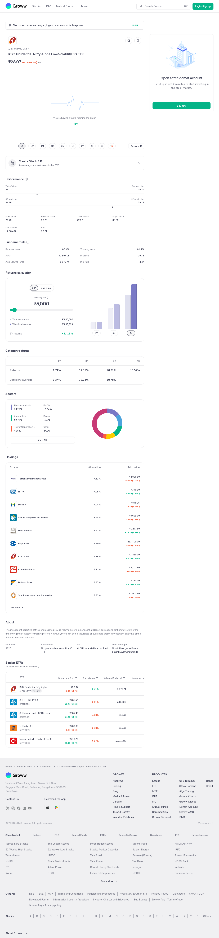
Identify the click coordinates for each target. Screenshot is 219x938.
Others (207, 916)
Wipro (9, 873)
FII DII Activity (183, 843)
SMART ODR (196, 893)
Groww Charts (187, 796)
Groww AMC (186, 812)
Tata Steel (96, 855)
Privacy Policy (159, 893)
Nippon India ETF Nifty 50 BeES (36, 739)
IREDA (51, 855)
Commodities (160, 812)
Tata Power (96, 861)
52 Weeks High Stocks (19, 849)
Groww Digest (187, 801)
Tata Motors (13, 855)
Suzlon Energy (140, 849)
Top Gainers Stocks (17, 843)
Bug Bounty (140, 899)
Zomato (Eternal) (142, 855)
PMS (182, 817)
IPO (154, 801)
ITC (8, 867)
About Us (118, 781)
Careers (117, 801)
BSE (40, 893)
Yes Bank (137, 861)
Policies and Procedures (101, 893)
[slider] (14, 310)
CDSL (51, 873)
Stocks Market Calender (104, 849)
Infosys (136, 867)
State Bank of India (59, 861)
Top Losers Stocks (58, 843)
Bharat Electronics (185, 855)
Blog (115, 791)
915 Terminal (187, 781)
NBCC (136, 873)
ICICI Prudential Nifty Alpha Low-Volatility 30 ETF (36, 687)
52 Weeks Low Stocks (61, 849)
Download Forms (39, 899)
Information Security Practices (71, 899)
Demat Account (188, 807)
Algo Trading (186, 791)
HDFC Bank (182, 861)
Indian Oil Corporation (102, 873)
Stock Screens (187, 786)
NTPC (21, 491)
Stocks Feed (139, 843)
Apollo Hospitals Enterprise (33, 517)
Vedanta (179, 867)
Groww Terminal (161, 817)
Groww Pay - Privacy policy (45, 905)
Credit (209, 786)
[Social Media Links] (8, 808)
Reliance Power (184, 873)
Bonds (209, 781)
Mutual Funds (160, 807)
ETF (154, 796)
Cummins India (26, 569)
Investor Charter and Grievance (111, 899)
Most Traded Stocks (101, 843)
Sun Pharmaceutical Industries (35, 595)
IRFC (177, 849)
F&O (154, 786)
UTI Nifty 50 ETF (28, 726)
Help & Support (121, 807)
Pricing (117, 786)
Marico (22, 504)
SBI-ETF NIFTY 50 (29, 700)
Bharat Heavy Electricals (104, 867)
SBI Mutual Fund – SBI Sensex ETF (36, 713)
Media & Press (121, 796)
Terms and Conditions (70, 893)
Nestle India (25, 530)
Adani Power (55, 867)
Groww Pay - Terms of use (167, 899)
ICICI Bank (23, 556)
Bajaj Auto (23, 543)
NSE (31, 893)
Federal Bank (25, 582)
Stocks (156, 781)
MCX (50, 893)
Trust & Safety (121, 812)
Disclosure (178, 893)
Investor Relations (123, 817)
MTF (155, 791)
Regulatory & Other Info (133, 893)
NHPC (9, 861)
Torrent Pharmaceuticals (32, 478)
